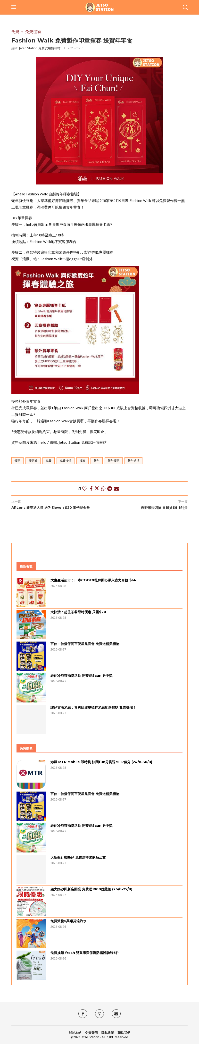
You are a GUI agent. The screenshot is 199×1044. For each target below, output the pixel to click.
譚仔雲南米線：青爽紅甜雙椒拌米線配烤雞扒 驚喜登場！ (93, 707)
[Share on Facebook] (91, 488)
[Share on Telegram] (109, 488)
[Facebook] (82, 1013)
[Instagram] (99, 1013)
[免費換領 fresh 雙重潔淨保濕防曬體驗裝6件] (31, 965)
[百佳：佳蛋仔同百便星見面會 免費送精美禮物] (31, 656)
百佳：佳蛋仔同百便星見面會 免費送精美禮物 (84, 644)
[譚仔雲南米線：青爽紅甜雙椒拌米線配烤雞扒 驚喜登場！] (31, 719)
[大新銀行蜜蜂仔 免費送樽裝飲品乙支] (31, 869)
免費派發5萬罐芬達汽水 (68, 921)
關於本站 (75, 1032)
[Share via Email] (116, 488)
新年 (97, 461)
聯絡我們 (124, 1032)
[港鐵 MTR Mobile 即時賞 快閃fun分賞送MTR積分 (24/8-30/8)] (31, 774)
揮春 (82, 461)
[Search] (185, 7)
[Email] (116, 1013)
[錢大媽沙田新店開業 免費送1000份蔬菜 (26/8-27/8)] (31, 901)
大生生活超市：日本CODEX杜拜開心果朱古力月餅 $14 (93, 580)
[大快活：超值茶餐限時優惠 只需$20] (31, 624)
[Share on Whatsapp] (103, 488)
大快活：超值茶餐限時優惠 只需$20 (78, 612)
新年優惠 (113, 461)
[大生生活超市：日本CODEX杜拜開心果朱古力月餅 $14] (31, 592)
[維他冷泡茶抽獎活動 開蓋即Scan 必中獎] (31, 687)
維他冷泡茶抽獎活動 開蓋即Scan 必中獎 (81, 675)
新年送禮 (133, 461)
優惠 (17, 461)
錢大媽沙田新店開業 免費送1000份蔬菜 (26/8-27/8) (91, 889)
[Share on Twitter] (96, 488)
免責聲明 (91, 1032)
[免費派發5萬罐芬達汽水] (31, 933)
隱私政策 (107, 1032)
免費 (48, 461)
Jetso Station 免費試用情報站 (39, 48)
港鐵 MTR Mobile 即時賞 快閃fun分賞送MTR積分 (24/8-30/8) (101, 762)
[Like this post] (84, 488)
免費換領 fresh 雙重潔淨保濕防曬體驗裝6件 (84, 953)
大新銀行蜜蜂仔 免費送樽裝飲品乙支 (78, 857)
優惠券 (33, 461)
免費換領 (65, 461)
